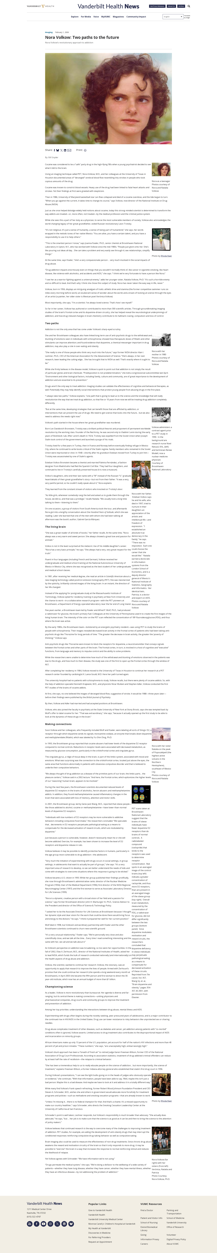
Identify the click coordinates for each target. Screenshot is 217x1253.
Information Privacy (150, 1239)
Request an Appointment (100, 1241)
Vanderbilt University (176, 1222)
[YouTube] (43, 1224)
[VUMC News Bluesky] (71, 1224)
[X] (57, 1224)
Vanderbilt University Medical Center (105, 1219)
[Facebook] (36, 1224)
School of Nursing (149, 1222)
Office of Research (175, 1227)
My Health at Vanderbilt (99, 1228)
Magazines (118, 16)
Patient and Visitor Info (151, 1218)
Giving (143, 1234)
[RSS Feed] (30, 1224)
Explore (74, 16)
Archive (181, 6)
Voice (96, 16)
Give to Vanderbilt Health (100, 1210)
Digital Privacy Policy (176, 1239)
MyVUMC (105, 16)
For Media (86, 16)
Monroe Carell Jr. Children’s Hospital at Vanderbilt (111, 1223)
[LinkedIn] (64, 1224)
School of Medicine (175, 1218)
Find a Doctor (147, 1210)
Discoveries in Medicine (99, 1232)
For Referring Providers (99, 1237)
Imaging (49, 32)
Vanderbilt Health (96, 1214)
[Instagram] (50, 1224)
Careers (144, 1243)
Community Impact (136, 16)
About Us (171, 6)
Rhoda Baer (166, 256)
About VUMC (173, 1243)
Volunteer (171, 1234)
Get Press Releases (157, 6)
